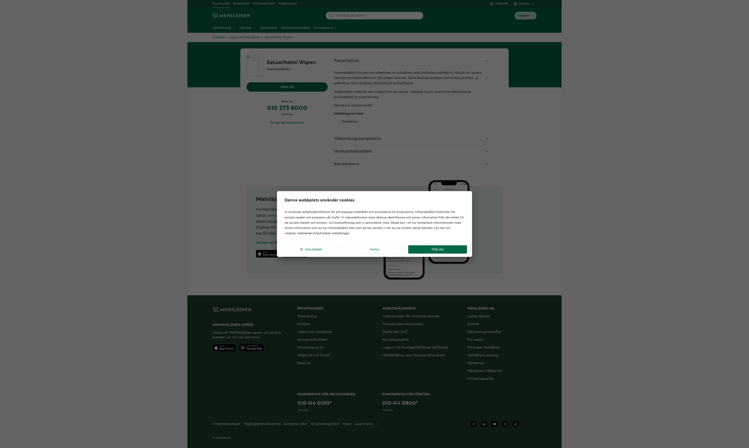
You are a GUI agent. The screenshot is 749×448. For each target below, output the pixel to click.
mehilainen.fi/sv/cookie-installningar (323, 233)
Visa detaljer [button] (313, 249)
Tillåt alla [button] (437, 249)
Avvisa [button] (374, 249)
